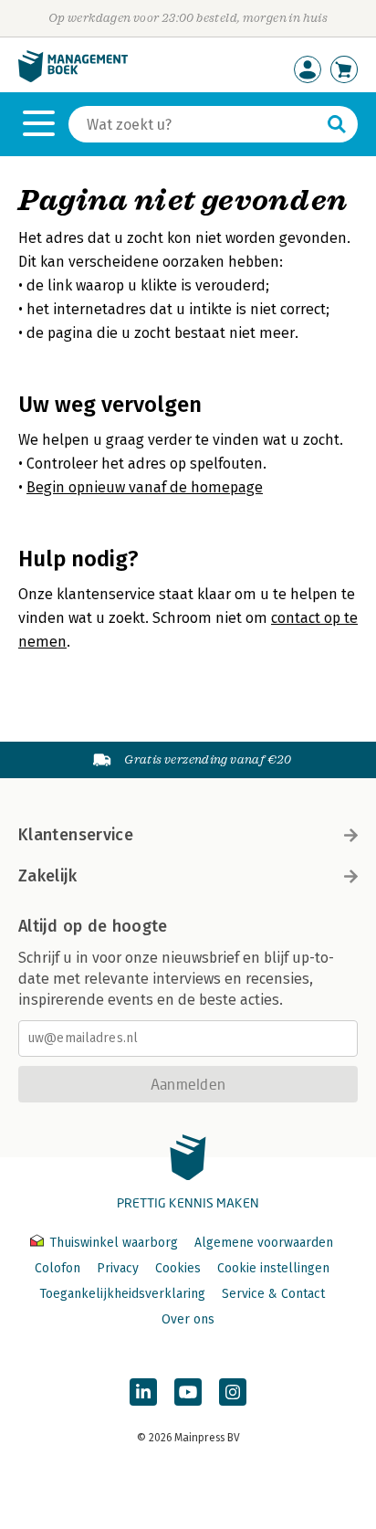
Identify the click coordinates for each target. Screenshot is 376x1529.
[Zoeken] (337, 124)
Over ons (188, 1319)
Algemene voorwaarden (263, 1242)
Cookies (178, 1268)
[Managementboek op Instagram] (232, 1392)
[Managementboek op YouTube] (188, 1392)
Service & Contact (273, 1294)
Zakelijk (47, 876)
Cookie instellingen (273, 1268)
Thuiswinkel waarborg (114, 1242)
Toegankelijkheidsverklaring (122, 1294)
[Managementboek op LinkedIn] (143, 1392)
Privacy (118, 1268)
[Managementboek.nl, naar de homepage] (73, 78)
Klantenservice (75, 835)
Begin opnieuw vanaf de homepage (144, 487)
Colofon (57, 1268)
